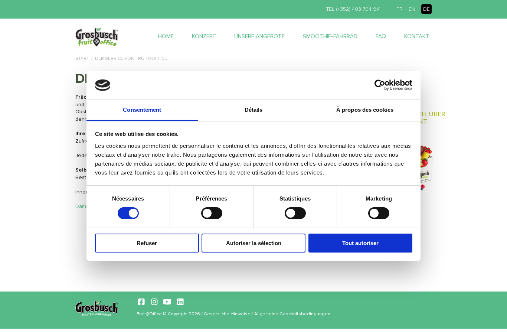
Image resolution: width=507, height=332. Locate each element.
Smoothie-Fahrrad (330, 36)
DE (426, 9)
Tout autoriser (360, 243)
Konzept (204, 36)
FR (399, 9)
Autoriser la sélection (253, 243)
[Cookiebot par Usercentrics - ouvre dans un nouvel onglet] (379, 85)
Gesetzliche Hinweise (227, 314)
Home (166, 36)
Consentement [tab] (142, 110)
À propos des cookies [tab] (364, 110)
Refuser (147, 243)
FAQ (381, 36)
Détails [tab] (254, 110)
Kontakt (416, 36)
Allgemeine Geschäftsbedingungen (292, 314)
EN (412, 9)
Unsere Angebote (259, 36)
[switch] (211, 213)
